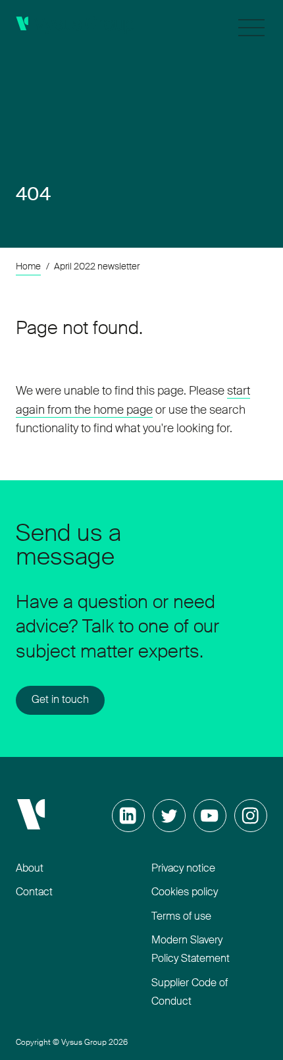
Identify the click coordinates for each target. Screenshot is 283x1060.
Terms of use (181, 917)
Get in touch (60, 700)
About (29, 869)
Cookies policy (184, 892)
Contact (34, 892)
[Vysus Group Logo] (75, 25)
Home (28, 266)
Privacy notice (183, 869)
